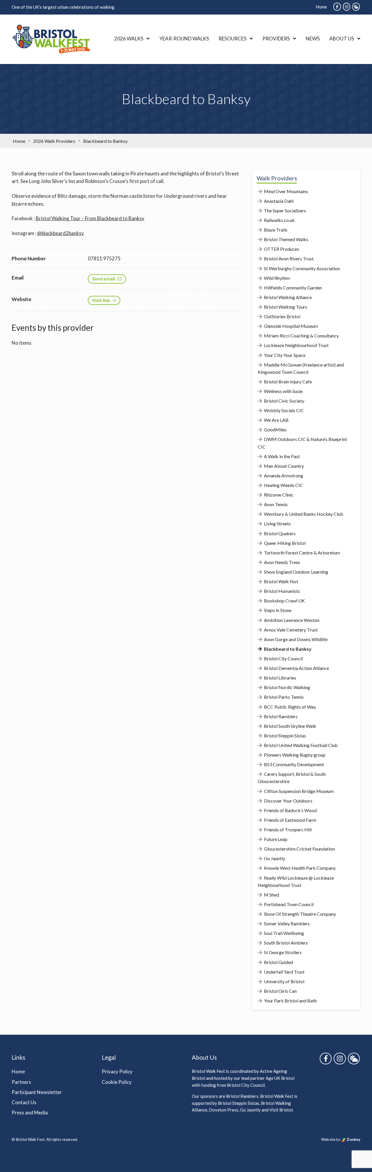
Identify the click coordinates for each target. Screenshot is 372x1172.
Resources (232, 38)
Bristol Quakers (279, 533)
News (313, 38)
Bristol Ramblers (280, 716)
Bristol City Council (283, 658)
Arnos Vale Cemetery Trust (290, 629)
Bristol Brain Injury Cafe (287, 381)
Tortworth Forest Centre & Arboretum (301, 552)
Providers (276, 38)
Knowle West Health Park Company (299, 868)
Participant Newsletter (37, 1092)
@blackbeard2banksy (60, 233)
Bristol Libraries (279, 677)
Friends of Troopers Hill (287, 829)
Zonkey (353, 1139)
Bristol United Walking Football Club (300, 745)
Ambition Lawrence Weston (291, 620)
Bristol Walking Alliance (287, 297)
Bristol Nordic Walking (286, 687)
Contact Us (24, 1102)
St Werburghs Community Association (301, 268)
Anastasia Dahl (278, 201)
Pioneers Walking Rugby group (294, 754)
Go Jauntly (274, 858)
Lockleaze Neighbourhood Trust (296, 345)
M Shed (271, 894)
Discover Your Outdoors (287, 800)
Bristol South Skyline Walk (289, 726)
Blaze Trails (275, 229)
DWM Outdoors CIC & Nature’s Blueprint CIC (302, 442)
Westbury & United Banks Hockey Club (303, 514)
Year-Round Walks (184, 38)
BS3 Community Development (293, 764)
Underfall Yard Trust (284, 971)
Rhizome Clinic (278, 494)
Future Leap (275, 839)
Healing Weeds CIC (283, 485)
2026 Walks (128, 38)
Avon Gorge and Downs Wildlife (295, 639)
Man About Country (283, 466)
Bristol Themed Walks (285, 239)
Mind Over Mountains (285, 191)
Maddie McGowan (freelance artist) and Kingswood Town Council (301, 368)
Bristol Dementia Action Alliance (296, 668)
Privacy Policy (117, 1071)
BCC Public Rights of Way (289, 706)
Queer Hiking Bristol (284, 543)
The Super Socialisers (284, 210)
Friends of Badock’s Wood (290, 810)
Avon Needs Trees (281, 562)
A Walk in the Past (281, 456)
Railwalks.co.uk (279, 220)
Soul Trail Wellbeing (283, 933)
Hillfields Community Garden (292, 287)
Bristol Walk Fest (280, 581)
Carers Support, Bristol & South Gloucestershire (292, 777)
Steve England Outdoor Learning (295, 572)
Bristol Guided (278, 962)
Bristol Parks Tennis (283, 697)
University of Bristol (283, 981)
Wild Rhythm (276, 278)
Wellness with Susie (283, 391)
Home (321, 6)
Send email (103, 278)
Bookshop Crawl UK (284, 600)
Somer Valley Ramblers (286, 923)
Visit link (101, 300)
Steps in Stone (277, 610)
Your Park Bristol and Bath (290, 1000)
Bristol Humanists (281, 591)
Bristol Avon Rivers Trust (288, 258)
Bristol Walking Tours (285, 307)
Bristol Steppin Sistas (284, 735)
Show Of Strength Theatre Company (299, 914)
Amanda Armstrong (283, 475)
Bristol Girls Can (280, 991)
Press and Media (30, 1112)
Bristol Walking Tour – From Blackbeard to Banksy (90, 218)
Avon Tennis (275, 504)
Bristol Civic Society (283, 400)
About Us (341, 38)
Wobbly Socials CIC (283, 410)
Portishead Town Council (288, 904)
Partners (21, 1082)
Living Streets (277, 523)
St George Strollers (282, 952)
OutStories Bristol (281, 316)
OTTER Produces (281, 249)
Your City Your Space (284, 355)
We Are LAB (276, 420)
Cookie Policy (117, 1082)
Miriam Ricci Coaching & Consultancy (301, 335)
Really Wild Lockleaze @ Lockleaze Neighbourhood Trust (296, 881)
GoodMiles (275, 429)
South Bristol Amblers (285, 942)
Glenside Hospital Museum (290, 326)
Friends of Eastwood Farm (289, 820)
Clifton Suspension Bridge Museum (298, 791)
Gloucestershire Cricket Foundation (299, 848)
